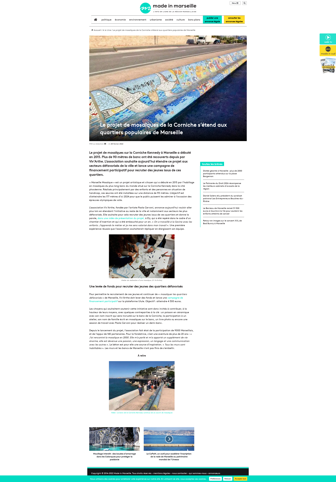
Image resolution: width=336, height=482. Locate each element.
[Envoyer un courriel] (105, 143)
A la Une (107, 29)
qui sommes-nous (197, 473)
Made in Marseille (122, 473)
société (169, 19)
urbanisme (156, 19)
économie (120, 19)
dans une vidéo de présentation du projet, (121, 218)
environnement (137, 19)
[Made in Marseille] (168, 8)
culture (181, 19)
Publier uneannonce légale (212, 19)
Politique (106, 19)
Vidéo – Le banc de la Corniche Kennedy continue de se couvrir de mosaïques (141, 412)
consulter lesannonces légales (234, 19)
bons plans (194, 19)
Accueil (97, 29)
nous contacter (179, 473)
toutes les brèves (212, 164)
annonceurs (214, 473)
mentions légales (161, 473)
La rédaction (98, 143)
